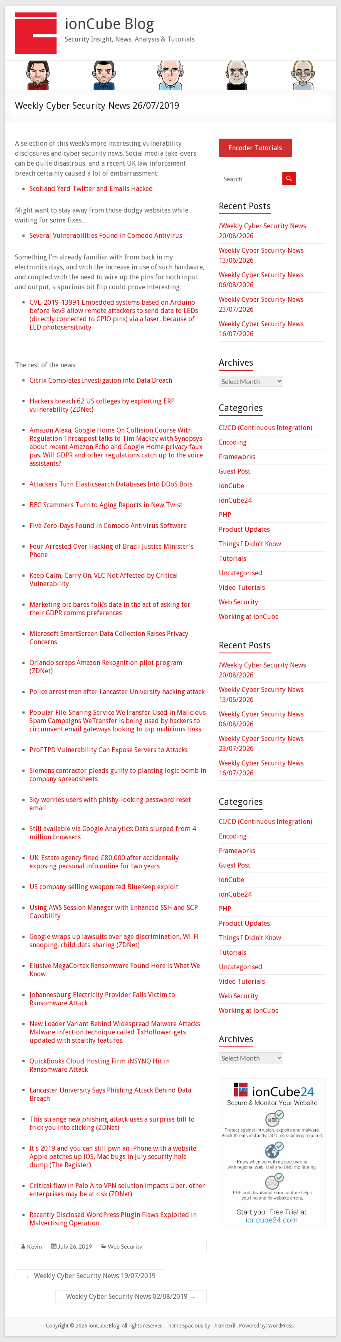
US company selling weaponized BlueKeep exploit (104, 887)
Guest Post (234, 471)
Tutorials (232, 558)
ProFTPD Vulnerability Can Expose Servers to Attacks (109, 750)
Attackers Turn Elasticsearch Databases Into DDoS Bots (111, 484)
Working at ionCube (249, 617)
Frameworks (237, 457)
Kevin (34, 1246)
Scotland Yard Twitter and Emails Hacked (91, 189)
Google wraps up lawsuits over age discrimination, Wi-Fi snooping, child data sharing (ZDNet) (114, 941)
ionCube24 (235, 500)
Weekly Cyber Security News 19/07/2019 (91, 1276)
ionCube (231, 486)
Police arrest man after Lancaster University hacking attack (117, 692)
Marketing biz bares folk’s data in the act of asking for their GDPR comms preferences (110, 609)
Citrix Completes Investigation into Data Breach (101, 380)
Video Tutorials (242, 588)
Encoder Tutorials (255, 148)
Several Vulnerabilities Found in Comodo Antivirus (106, 236)
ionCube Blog (109, 24)
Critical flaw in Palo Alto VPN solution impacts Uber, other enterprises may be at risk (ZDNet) (117, 1190)
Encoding (233, 442)
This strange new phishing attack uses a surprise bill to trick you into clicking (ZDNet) (112, 1123)
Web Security (125, 1246)
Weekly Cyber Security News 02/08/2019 (131, 1296)
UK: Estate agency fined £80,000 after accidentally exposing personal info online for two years (104, 862)
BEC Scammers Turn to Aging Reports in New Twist (106, 505)
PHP (225, 515)
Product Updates (244, 529)
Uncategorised (240, 573)
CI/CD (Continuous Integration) (265, 428)
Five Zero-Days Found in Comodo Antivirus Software (108, 526)
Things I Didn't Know (250, 544)
